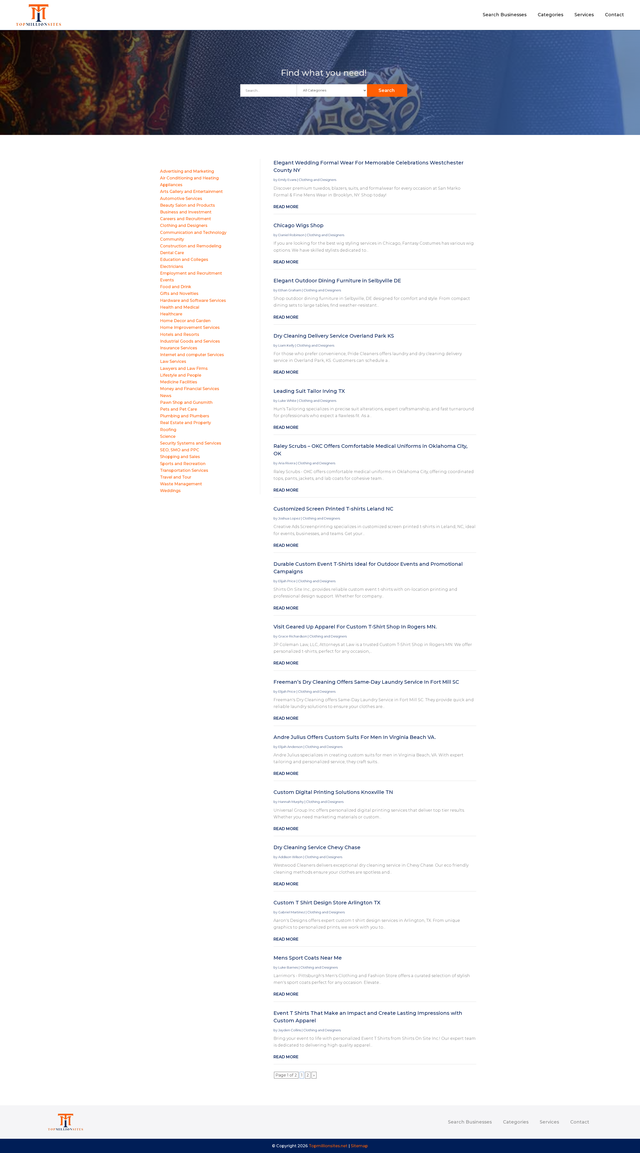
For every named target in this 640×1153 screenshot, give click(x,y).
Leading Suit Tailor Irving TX (309, 391)
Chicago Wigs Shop (299, 225)
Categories (550, 15)
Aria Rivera (287, 463)
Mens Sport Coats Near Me (308, 958)
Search (386, 90)
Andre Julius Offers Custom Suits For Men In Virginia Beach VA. (355, 737)
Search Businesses (504, 15)
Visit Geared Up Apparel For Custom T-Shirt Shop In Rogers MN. (355, 627)
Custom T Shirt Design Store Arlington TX (327, 903)
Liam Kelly (286, 345)
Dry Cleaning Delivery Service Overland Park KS (334, 336)
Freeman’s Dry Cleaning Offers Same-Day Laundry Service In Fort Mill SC (366, 682)
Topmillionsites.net (328, 1146)
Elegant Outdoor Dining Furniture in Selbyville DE (337, 281)
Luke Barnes (288, 967)
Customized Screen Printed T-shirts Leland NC (333, 509)
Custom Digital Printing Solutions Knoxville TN (333, 792)
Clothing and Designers (317, 180)
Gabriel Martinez (291, 912)
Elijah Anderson (290, 747)
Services (584, 15)
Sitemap (359, 1146)
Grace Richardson (292, 636)
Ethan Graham (289, 290)
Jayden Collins (289, 1030)
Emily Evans (287, 180)
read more (286, 206)
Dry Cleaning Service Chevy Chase (317, 847)
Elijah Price (287, 581)
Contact (614, 15)
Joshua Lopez (289, 518)
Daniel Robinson (291, 235)
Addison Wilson (290, 857)
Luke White (287, 401)
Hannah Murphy (291, 802)
